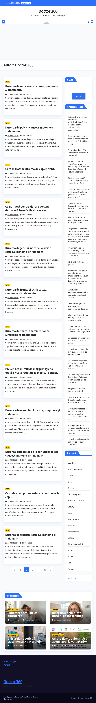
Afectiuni (72, 463)
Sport (70, 550)
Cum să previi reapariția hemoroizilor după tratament (78, 442)
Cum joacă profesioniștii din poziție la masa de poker (79, 340)
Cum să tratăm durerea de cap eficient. (30, 169)
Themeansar (8, 699)
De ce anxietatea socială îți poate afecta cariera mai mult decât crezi (78, 400)
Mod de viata (73, 519)
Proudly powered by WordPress (15, 697)
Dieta (70, 481)
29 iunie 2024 (12, 94)
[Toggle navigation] (46, 21)
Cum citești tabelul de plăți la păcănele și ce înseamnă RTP (78, 352)
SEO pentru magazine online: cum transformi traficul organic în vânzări (78, 364)
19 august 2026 (16, 620)
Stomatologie (10, 661)
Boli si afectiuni (75, 469)
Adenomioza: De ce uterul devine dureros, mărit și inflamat (78, 220)
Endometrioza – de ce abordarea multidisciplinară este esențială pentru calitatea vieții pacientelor (77, 123)
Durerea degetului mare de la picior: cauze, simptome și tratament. (28, 250)
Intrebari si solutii (76, 500)
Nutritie (71, 525)
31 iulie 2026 (14, 646)
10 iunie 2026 (59, 646)
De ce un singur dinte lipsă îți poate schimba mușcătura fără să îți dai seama (78, 140)
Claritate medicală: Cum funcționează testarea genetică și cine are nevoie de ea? (78, 193)
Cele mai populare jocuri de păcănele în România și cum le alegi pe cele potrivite (79, 378)
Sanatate (72, 537)
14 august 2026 (60, 620)
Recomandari (73, 531)
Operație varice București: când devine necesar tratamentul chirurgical (78, 207)
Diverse (71, 488)
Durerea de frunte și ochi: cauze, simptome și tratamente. (26, 291)
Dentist (7, 664)
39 (45, 569)
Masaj (70, 513)
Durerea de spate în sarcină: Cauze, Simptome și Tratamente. (27, 332)
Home (73, 698)
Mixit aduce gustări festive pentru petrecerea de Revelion (78, 306)
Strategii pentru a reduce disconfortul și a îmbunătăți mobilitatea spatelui (78, 429)
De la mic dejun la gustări (76, 263)
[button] (88, 21)
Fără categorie (74, 494)
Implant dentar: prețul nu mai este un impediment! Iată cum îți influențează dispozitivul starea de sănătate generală (78, 277)
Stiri (7, 82)
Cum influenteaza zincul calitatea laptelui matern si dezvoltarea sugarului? (79, 329)
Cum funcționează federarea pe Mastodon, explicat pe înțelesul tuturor (78, 293)
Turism (71, 569)
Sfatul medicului (75, 544)
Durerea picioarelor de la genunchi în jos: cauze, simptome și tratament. (31, 453)
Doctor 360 (48, 11)
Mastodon (72, 578)
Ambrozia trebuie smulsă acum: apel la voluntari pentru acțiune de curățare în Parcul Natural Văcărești (78, 166)
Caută (70, 79)
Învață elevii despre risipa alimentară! (76, 389)
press (24, 646)
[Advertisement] (48, 42)
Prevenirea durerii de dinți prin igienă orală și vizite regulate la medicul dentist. (31, 370)
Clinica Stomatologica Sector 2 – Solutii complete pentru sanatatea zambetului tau (78, 413)
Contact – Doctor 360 (85, 698)
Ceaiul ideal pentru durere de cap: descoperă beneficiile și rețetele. (27, 208)
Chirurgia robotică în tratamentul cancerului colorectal (78, 153)
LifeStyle (72, 506)
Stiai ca (71, 556)
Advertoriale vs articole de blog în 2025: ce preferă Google (78, 318)
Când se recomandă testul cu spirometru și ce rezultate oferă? (78, 180)
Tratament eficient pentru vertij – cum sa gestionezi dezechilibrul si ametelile (78, 251)
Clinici (70, 475)
